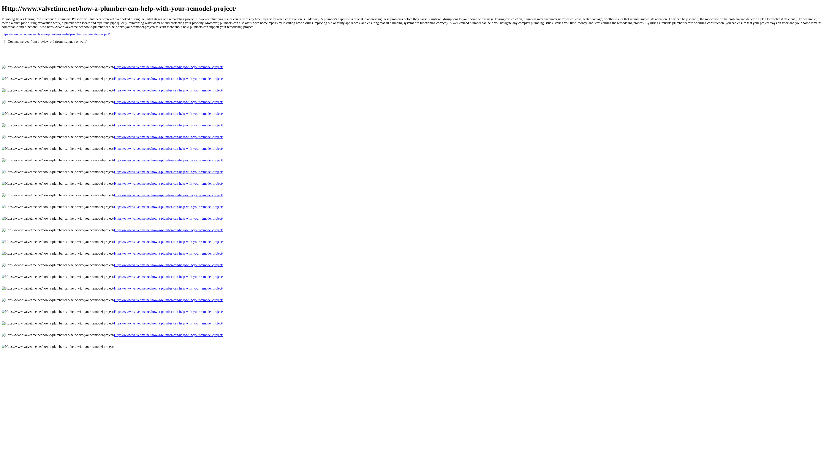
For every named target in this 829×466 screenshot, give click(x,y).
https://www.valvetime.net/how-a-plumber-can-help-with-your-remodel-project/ (56, 34)
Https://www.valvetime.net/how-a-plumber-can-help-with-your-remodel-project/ (168, 67)
